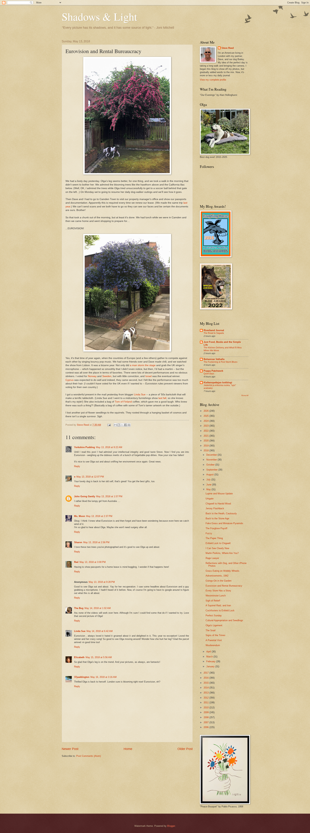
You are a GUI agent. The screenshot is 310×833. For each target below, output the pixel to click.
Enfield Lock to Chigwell (218, 543)
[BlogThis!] (119, 425)
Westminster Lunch (216, 595)
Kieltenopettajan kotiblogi (218, 382)
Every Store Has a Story (218, 590)
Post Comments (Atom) (88, 756)
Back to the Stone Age (217, 518)
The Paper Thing (214, 538)
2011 (206, 702)
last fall (162, 398)
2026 (206, 411)
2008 (206, 717)
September (212, 469)
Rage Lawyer (212, 558)
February (211, 661)
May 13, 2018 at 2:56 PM (96, 542)
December (212, 454)
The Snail (210, 630)
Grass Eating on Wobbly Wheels (222, 571)
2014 (206, 687)
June (209, 484)
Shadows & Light (99, 16)
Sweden (106, 376)
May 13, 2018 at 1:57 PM (109, 496)
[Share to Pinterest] (129, 425)
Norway (92, 376)
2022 (206, 430)
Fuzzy (209, 533)
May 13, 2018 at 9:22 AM (109, 447)
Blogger (171, 826)
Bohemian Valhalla (214, 359)
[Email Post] (108, 424)
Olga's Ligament (214, 625)
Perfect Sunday (214, 615)
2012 (206, 697)
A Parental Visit (214, 640)
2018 (206, 450)
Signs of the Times (215, 635)
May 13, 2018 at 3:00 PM (92, 562)
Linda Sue (139, 394)
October (210, 464)
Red (76, 562)
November (212, 459)
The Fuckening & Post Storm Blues (220, 362)
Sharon (78, 542)
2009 (206, 712)
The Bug (78, 608)
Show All (244, 395)
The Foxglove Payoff (216, 528)
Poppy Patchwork (213, 371)
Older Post (185, 749)
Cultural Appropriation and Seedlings (224, 620)
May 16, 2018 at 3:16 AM (103, 677)
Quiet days (209, 373)
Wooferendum (213, 645)
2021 (206, 435)
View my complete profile (213, 79)
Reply (77, 466)
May (209, 489)
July (208, 479)
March (209, 656)
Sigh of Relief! (213, 600)
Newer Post (70, 749)
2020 (206, 440)
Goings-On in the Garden (218, 580)
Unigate (209, 498)
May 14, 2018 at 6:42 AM (99, 631)
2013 (206, 692)
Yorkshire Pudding (84, 447)
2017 (206, 672)
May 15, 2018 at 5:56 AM (99, 657)
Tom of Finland (123, 401)
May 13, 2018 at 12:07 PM (90, 476)
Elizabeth (79, 657)
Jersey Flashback (215, 508)
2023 (206, 425)
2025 (206, 416)
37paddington (81, 677)
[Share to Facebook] (125, 425)
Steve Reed (227, 48)
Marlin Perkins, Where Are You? (222, 553)
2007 (206, 722)
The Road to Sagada (214, 333)
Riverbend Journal (214, 330)
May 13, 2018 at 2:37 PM (99, 516)
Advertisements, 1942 (217, 575)
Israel (148, 376)
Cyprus (69, 380)
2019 (206, 445)
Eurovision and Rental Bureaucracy (224, 585)
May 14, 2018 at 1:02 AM (97, 608)
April (209, 651)
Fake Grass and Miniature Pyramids (224, 523)
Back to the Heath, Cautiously (221, 513)
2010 (206, 707)
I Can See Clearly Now (217, 548)
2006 (206, 727)
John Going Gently (84, 496)
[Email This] (115, 425)
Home (128, 749)
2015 (206, 682)
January (210, 666)
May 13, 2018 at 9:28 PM (102, 582)
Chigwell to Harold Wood (218, 503)
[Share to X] (122, 425)
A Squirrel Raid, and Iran (218, 605)
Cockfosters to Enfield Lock (220, 610)
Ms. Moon (79, 516)
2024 (206, 421)
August (210, 474)
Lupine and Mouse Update (219, 493)
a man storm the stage (143, 365)
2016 (206, 677)
